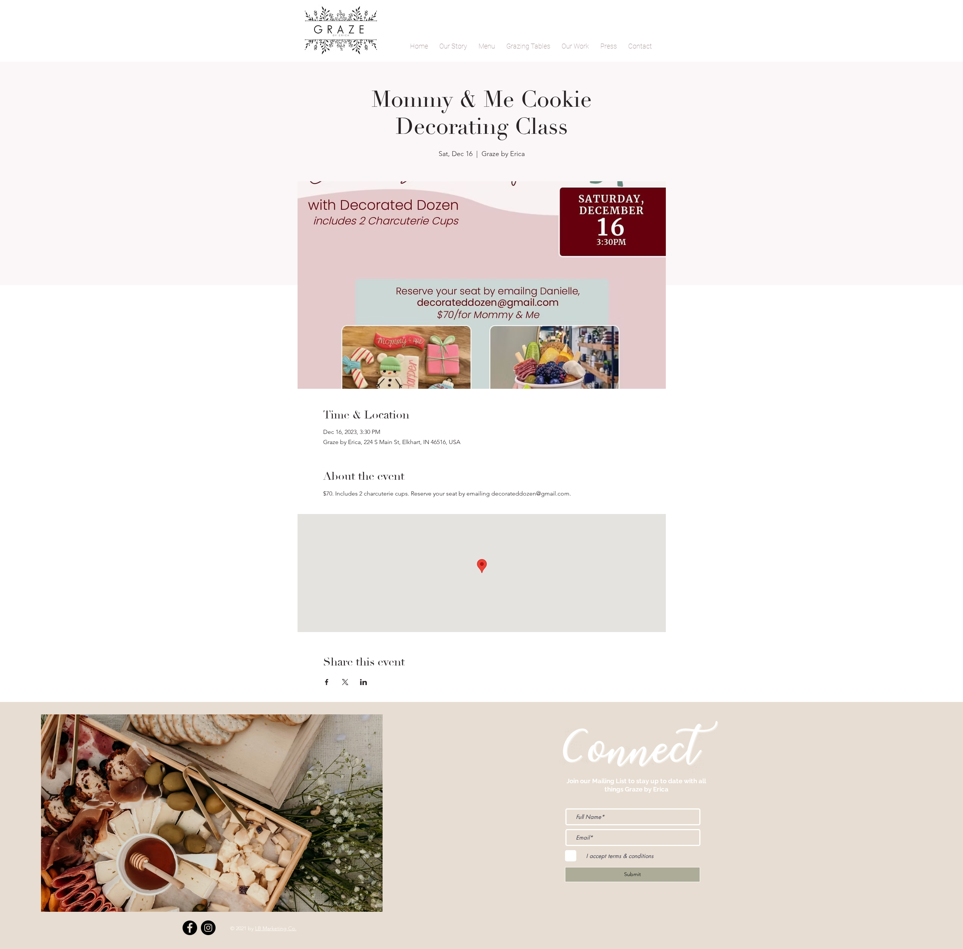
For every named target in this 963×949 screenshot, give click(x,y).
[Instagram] (208, 927)
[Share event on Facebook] (326, 682)
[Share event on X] (345, 682)
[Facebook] (189, 927)
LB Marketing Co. (275, 928)
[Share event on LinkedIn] (363, 682)
